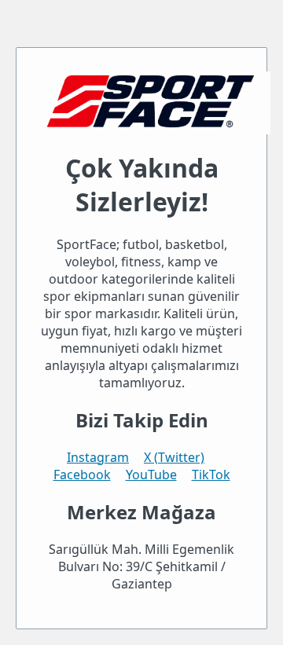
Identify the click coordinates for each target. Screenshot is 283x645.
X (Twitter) (174, 457)
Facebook (82, 474)
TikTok (211, 474)
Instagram (98, 457)
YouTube (151, 474)
